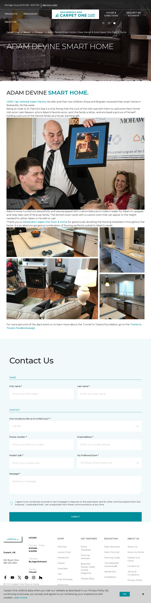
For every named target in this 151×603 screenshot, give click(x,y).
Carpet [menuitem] (61, 563)
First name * (15, 386)
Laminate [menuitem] (63, 568)
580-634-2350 (50, 5)
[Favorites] (109, 23)
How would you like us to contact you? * (29, 419)
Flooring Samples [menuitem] (85, 557)
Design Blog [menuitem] (87, 578)
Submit (75, 516)
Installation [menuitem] (110, 577)
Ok (124, 594)
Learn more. (20, 597)
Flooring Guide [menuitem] (112, 557)
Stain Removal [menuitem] (112, 546)
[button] (103, 23)
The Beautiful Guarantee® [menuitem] (111, 564)
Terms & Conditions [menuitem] (133, 573)
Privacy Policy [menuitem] (135, 580)
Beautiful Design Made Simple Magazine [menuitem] (88, 568)
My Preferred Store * (87, 455)
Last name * (83, 386)
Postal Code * (16, 455)
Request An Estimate (134, 14)
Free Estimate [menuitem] (65, 579)
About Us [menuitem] (132, 546)
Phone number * (18, 437)
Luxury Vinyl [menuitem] (64, 552)
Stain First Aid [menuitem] (111, 552)
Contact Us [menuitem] (133, 566)
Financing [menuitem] (63, 585)
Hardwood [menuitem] (63, 557)
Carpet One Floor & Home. (26, 584)
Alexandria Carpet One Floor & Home (45, 222)
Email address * (85, 437)
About (27, 32)
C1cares (39, 32)
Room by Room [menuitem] (136, 552)
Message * (14, 474)
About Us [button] (10, 22)
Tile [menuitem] (59, 574)
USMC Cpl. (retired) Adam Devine (26, 101)
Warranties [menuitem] (110, 571)
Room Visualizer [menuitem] (86, 548)
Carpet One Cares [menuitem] (134, 559)
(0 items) (114, 23)
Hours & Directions (111, 14)
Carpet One (12, 32)
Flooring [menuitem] (62, 546)
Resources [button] (30, 14)
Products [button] (11, 14)
